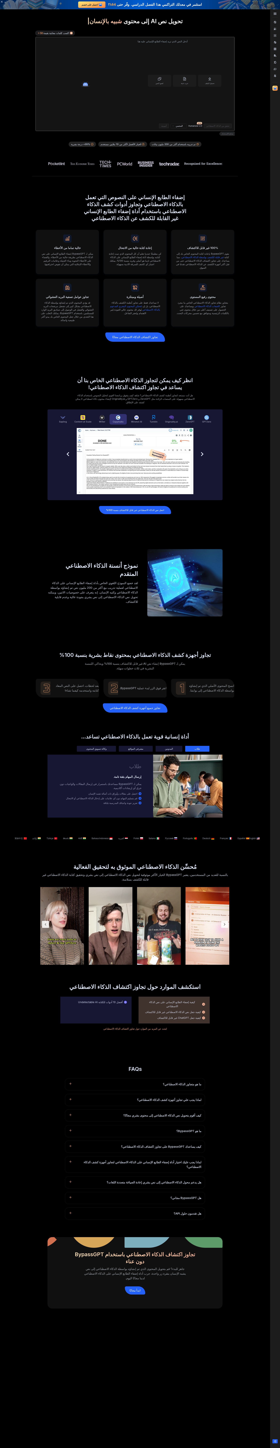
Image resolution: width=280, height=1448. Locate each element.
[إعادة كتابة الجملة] (275, 76)
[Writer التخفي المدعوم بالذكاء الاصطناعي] (275, 62)
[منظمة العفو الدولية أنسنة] (275, 29)
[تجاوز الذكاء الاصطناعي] (275, 22)
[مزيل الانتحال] (275, 55)
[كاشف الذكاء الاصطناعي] (275, 35)
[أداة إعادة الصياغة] (275, 69)
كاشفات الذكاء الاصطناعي (207, 306)
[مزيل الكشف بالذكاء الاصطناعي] (275, 49)
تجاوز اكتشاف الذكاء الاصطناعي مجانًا (135, 337)
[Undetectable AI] (275, 42)
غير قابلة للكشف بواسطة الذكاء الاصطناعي (202, 257)
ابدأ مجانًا (135, 1290)
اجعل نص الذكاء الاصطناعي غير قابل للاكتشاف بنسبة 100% (135, 510)
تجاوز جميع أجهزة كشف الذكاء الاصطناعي (135, 708)
